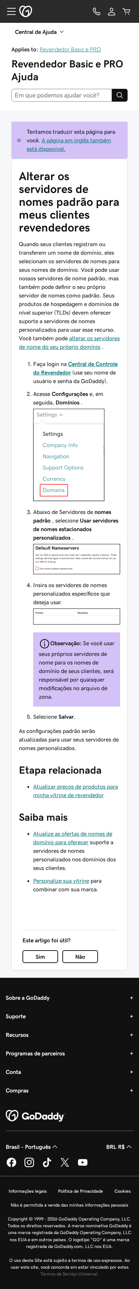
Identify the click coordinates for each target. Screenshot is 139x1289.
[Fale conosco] (96, 11)
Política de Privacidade (80, 1191)
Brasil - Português (28, 1147)
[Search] (120, 95)
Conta (13, 1072)
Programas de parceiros (35, 1053)
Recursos (17, 1035)
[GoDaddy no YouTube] (82, 1166)
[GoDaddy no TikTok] (47, 1166)
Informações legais (28, 1191)
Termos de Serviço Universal (68, 1274)
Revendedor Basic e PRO (70, 49)
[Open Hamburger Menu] (8, 11)
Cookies (122, 1191)
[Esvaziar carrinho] (127, 11)
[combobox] (62, 95)
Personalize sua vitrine (61, 880)
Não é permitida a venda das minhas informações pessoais (69, 1205)
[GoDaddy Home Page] (35, 1116)
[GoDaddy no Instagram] (29, 1166)
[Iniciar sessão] (111, 11)
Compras (17, 1090)
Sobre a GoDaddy (28, 997)
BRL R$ (115, 1147)
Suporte (16, 1016)
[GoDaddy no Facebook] (11, 1166)
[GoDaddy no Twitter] (65, 1166)
